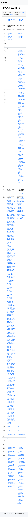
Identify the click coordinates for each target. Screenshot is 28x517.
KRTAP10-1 (19, 204)
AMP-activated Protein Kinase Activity (11, 485)
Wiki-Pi (4, 2)
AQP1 (12, 206)
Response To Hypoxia (21, 501)
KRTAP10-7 (9, 283)
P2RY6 (11, 326)
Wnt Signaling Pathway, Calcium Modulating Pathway (21, 114)
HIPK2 (20, 203)
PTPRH (13, 341)
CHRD (8, 225)
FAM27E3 (9, 245)
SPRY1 (12, 370)
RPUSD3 (12, 349)
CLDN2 (8, 227)
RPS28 (8, 349)
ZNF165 (8, 400)
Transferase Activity (20, 70)
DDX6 (8, 235)
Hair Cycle (10, 482)
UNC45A (12, 385)
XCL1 (10, 390)
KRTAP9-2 (9, 300)
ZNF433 (8, 407)
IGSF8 (11, 270)
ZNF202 (8, 401)
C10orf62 (12, 214)
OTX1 (8, 326)
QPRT (10, 342)
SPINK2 (9, 370)
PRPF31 (13, 338)
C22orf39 (9, 215)
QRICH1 (19, 214)
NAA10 (11, 312)
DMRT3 (8, 238)
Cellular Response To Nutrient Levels (21, 139)
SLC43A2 (9, 362)
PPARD (11, 335)
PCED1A (9, 328)
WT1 (8, 390)
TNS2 (14, 380)
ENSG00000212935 (11, 435)
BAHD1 (8, 210)
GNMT (10, 259)
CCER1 (12, 220)
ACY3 (11, 197)
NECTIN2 (9, 317)
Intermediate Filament (11, 35)
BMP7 (8, 211)
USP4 (18, 218)
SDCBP (11, 352)
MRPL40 (12, 311)
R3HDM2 (9, 343)
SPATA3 (13, 367)
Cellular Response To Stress (21, 143)
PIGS (11, 332)
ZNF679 (12, 415)
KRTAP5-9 (9, 298)
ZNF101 (13, 395)
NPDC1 (13, 321)
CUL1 (18, 200)
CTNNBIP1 (12, 231)
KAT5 (11, 274)
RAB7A (13, 343)
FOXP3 (22, 201)
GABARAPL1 (10, 252)
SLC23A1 (9, 356)
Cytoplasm (20, 36)
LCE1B (13, 300)
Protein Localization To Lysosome (21, 157)
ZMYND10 (9, 395)
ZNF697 (12, 416)
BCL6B (12, 210)
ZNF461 (12, 408)
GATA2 (13, 253)
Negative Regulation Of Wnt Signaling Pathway (21, 134)
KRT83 (8, 280)
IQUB (8, 273)
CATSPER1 (9, 218)
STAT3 (21, 217)
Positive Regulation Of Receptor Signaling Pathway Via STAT (21, 178)
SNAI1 (8, 366)
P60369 (8, 439)
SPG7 (12, 369)
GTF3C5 (9, 263)
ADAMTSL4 (9, 200)
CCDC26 (9, 220)
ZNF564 (8, 411)
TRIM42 (8, 381)
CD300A (12, 221)
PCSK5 (13, 328)
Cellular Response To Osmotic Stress (21, 161)
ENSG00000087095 (21, 435)
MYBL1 (21, 211)
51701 (18, 426)
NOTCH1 (22, 213)
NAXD (11, 314)
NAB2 (8, 314)
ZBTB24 (9, 391)
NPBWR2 (9, 321)
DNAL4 (12, 238)
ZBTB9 (12, 391)
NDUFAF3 (9, 315)
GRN (18, 203)
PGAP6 (12, 331)
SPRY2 (8, 371)
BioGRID (11, 14)
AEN (14, 201)
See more (19, 503)
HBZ (11, 265)
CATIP (13, 217)
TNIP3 (13, 378)
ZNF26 (12, 402)
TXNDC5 (12, 383)
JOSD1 (8, 274)
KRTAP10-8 (9, 284)
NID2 (13, 318)
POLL (8, 335)
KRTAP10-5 (10, 282)
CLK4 (8, 228)
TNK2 (8, 380)
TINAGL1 (12, 376)
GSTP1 (12, 262)
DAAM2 (8, 234)
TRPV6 (12, 381)
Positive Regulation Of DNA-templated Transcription (21, 494)
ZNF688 (8, 416)
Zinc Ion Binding (10, 473)
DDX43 (12, 234)
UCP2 (8, 385)
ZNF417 (12, 405)
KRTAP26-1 (9, 290)
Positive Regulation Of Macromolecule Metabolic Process (21, 471)
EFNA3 (12, 239)
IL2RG (8, 272)
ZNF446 (8, 408)
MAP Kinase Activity (21, 63)
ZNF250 (8, 402)
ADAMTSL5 (9, 201)
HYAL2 (8, 270)
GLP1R (8, 258)
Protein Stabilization (21, 153)
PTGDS (8, 339)
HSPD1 (12, 269)
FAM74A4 (9, 246)
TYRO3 (13, 384)
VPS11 (12, 387)
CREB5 (8, 230)
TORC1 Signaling (20, 150)
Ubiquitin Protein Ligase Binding (21, 74)
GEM (8, 255)
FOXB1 (8, 251)
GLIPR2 (12, 256)
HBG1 (8, 265)
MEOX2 (8, 310)
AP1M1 (8, 206)
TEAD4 (13, 373)
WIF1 (13, 388)
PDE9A (8, 329)
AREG (8, 207)
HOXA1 (13, 266)
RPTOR (18, 215)
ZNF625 (12, 414)
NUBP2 (11, 322)
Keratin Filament (10, 38)
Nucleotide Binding (20, 49)
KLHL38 (11, 277)
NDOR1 (18, 213)
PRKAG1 (9, 338)
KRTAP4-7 (9, 296)
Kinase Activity (21, 68)
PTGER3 (13, 339)
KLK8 (11, 279)
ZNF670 (8, 415)
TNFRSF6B (9, 378)
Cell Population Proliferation (21, 466)
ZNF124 (8, 397)
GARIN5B (9, 253)
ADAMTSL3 (9, 199)
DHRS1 (8, 237)
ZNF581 (12, 412)
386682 (8, 426)
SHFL (8, 355)
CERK (8, 224)
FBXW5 (12, 249)
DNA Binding (11, 481)
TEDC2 (8, 374)
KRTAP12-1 (9, 287)
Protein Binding (21, 65)
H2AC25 (13, 263)
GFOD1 (11, 255)
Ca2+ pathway (21, 185)
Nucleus (20, 33)
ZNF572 (12, 411)
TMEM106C (12, 377)
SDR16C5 (23, 215)
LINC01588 (9, 305)
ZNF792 (8, 421)
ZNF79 (12, 419)
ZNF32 (8, 405)
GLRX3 (12, 258)
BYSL (8, 214)
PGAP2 (8, 331)
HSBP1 (12, 267)
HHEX (13, 265)
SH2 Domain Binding (21, 77)
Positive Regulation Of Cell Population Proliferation (21, 462)
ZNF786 (8, 419)
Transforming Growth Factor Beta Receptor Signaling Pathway (21, 107)
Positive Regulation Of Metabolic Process (21, 449)
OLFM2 (8, 325)
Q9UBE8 (19, 439)
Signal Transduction (21, 102)
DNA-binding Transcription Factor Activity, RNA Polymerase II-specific (11, 467)
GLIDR (8, 256)
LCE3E (8, 303)
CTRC (8, 232)
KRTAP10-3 (11, 20)
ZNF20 (12, 400)
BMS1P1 (12, 211)
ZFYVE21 (9, 393)
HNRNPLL (9, 266)
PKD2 (8, 333)
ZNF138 (8, 398)
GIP (14, 255)
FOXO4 (18, 201)
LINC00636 (9, 304)
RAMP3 (8, 345)
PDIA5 (12, 329)
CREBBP (22, 199)
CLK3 (11, 227)
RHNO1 (12, 345)
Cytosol (10, 33)
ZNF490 (8, 409)
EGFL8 (8, 241)
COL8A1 (12, 228)
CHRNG (12, 225)
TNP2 (11, 380)
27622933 (21, 193)
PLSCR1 (12, 333)
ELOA (11, 241)
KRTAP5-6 (9, 297)
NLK (21, 19)
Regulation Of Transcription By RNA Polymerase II (11, 477)
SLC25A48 (9, 359)
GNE (8, 259)
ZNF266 (12, 404)
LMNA (8, 307)
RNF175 (9, 346)
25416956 (22, 12)
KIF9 (8, 277)
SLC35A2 (9, 360)
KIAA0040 (12, 276)
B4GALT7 (12, 208)
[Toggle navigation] (25, 2)
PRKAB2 (13, 336)
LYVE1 (8, 308)
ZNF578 (8, 412)
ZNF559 (12, 409)
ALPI (13, 203)
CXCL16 (12, 232)
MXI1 (8, 312)
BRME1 (8, 213)
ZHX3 (21, 218)
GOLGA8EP (9, 260)
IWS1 (11, 273)
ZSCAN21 (9, 422)
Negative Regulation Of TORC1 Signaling (21, 166)
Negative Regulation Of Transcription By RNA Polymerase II (21, 455)
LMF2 (13, 305)
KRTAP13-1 (9, 289)
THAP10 (12, 374)
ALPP (8, 204)
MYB (18, 211)
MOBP (12, 310)
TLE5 (8, 377)
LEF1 (23, 210)
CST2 (12, 230)
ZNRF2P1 (13, 421)
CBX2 (14, 218)
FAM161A (9, 244)
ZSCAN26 (9, 423)
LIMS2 (11, 303)
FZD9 (11, 251)
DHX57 (12, 237)
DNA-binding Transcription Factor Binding (21, 87)
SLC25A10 (9, 357)
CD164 (8, 221)
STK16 (12, 371)
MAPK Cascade (20, 91)
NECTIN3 (9, 318)
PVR (8, 342)
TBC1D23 (9, 373)
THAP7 (8, 376)
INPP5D (12, 272)
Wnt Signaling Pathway (21, 123)
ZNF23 (12, 401)
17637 (18, 430)
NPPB (8, 322)
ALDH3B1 (9, 203)
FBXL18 (9, 249)
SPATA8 (9, 369)
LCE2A (8, 301)
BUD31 (12, 213)
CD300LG (9, 222)
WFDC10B (9, 388)
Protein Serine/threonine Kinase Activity (21, 59)
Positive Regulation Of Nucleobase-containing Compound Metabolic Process (21, 486)
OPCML (12, 325)
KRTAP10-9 (9, 286)
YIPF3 (13, 390)
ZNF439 (12, 407)
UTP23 (8, 387)
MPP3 (8, 311)
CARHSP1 (9, 217)
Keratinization (11, 185)
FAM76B (9, 248)
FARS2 (12, 248)
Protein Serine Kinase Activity (21, 83)
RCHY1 (22, 214)
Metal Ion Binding (20, 80)
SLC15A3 (12, 355)
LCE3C (11, 301)
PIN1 (14, 332)
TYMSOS (9, 384)
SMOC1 (12, 364)
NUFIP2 (13, 324)
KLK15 (8, 279)
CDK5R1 (13, 222)
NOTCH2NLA (12, 319)
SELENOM (9, 353)
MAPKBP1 (12, 308)
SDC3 (8, 352)
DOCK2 (8, 239)
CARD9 (13, 215)
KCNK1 (8, 276)
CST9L (8, 231)
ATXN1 (18, 199)
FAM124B (9, 242)
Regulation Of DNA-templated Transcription (21, 95)
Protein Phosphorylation (21, 99)
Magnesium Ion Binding (21, 52)
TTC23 (8, 383)
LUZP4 (11, 307)
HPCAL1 (9, 267)
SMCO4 (13, 363)
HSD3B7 (9, 269)
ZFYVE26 (9, 394)
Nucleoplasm (21, 35)
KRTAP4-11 (9, 291)
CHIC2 (11, 224)
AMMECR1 (12, 204)
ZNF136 (12, 397)
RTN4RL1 (9, 350)
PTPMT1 (9, 341)
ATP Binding (21, 67)
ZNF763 (12, 418)
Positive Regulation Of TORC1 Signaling (21, 172)
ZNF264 (8, 404)
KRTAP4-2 (9, 294)
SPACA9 (9, 367)
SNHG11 (12, 366)
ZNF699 (8, 418)
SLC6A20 (9, 363)
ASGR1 (22, 197)
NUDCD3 (9, 324)
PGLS (8, 332)
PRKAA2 (9, 336)
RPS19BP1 (9, 348)
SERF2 (13, 353)
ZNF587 (8, 414)
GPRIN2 (9, 262)
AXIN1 (8, 208)
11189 (8, 430)
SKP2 (18, 217)
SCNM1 (13, 350)
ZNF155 (12, 398)
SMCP (8, 364)
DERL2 (11, 235)
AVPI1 (11, 207)
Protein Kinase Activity (21, 55)
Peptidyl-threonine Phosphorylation (21, 128)
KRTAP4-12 (9, 293)
